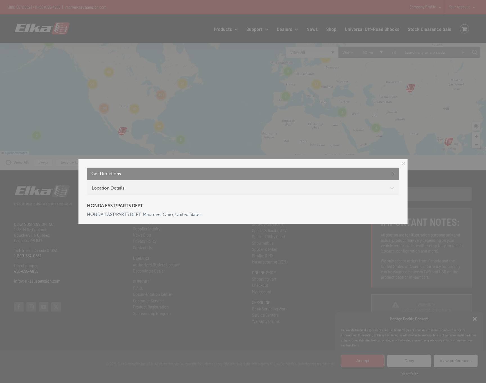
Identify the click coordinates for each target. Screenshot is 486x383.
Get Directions (106, 173)
